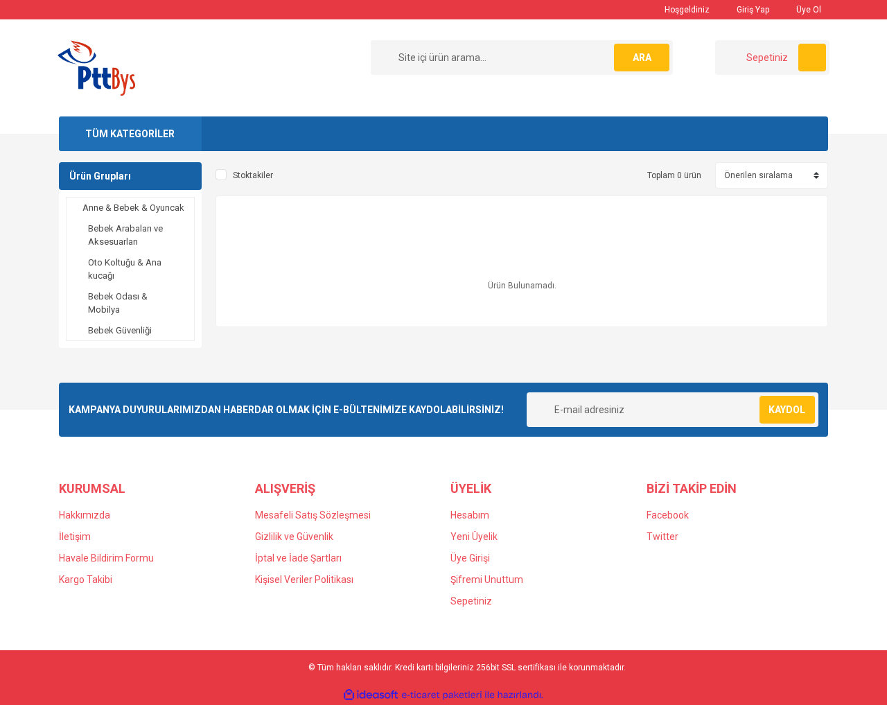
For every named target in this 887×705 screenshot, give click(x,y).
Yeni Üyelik (474, 536)
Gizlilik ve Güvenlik (294, 536)
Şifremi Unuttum (486, 579)
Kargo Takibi (85, 579)
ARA (642, 57)
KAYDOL (787, 409)
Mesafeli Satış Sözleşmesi (313, 515)
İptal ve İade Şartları (298, 558)
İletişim (75, 536)
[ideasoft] (370, 695)
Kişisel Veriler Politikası (304, 579)
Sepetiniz (471, 601)
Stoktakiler (253, 175)
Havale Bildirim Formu (106, 558)
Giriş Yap (752, 10)
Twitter (662, 536)
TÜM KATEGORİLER (130, 133)
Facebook (668, 515)
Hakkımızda (84, 515)
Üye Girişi (470, 558)
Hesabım (469, 515)
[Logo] (96, 67)
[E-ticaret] (441, 695)
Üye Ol (807, 10)
